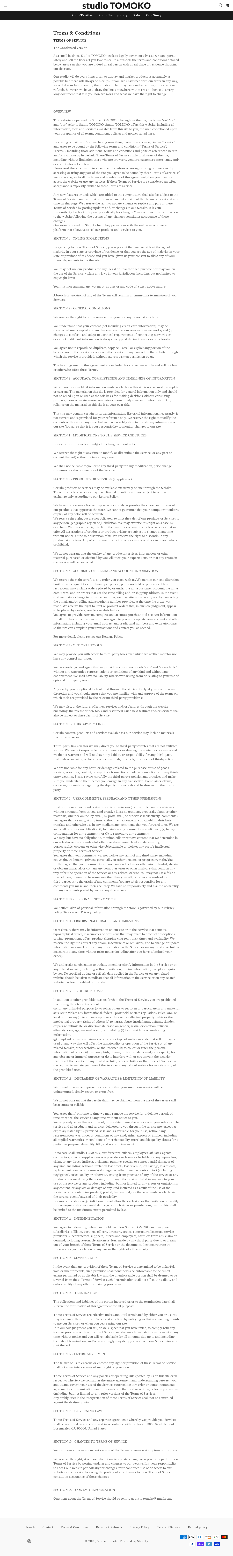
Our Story (154, 15)
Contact (47, 1527)
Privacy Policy (139, 1527)
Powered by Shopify (134, 1541)
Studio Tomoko (107, 1541)
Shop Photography (113, 15)
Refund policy (197, 1527)
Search (30, 1527)
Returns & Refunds (109, 1527)
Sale (136, 15)
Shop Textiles (81, 15)
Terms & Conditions (75, 1527)
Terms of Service (168, 1527)
